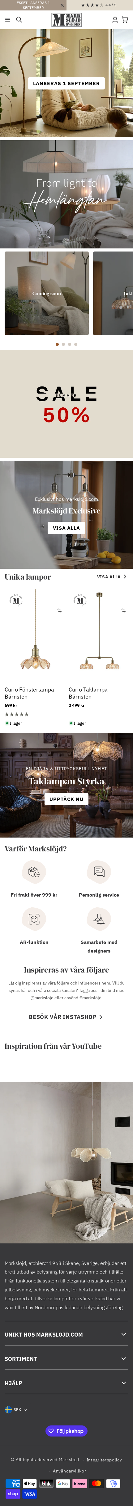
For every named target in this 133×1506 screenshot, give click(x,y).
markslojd (44, 998)
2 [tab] (63, 344)
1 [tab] (57, 344)
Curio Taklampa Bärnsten (88, 693)
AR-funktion (34, 942)
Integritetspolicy (104, 1460)
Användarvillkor (69, 1471)
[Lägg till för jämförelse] (59, 610)
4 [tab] (75, 344)
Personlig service (99, 895)
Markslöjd (69, 1459)
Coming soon (46, 293)
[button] (8, 19)
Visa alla (109, 577)
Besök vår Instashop (63, 1017)
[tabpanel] (47, 293)
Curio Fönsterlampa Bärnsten (29, 693)
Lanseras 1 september (66, 83)
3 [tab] (69, 344)
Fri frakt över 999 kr (34, 895)
